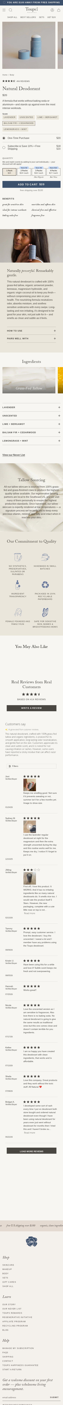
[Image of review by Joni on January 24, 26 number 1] (29, 785)
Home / (6, 75)
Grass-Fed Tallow (29, 388)
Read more (29, 913)
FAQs (5, 1353)
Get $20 (51, 17)
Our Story (9, 1305)
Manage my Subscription (18, 1348)
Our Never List (12, 1309)
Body (12, 75)
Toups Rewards (12, 1313)
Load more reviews (31, 1151)
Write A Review (31, 708)
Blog (5, 1330)
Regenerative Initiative (17, 1317)
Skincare (8, 1265)
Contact (7, 1361)
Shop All (12, 17)
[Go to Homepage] (31, 1241)
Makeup (7, 1269)
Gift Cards (9, 1282)
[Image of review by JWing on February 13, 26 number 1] (29, 878)
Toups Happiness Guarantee (20, 1365)
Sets (41, 17)
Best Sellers (28, 17)
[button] (10, 10)
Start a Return (12, 1370)
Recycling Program (15, 1326)
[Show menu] (4, 10)
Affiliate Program (14, 1322)
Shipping (7, 1357)
